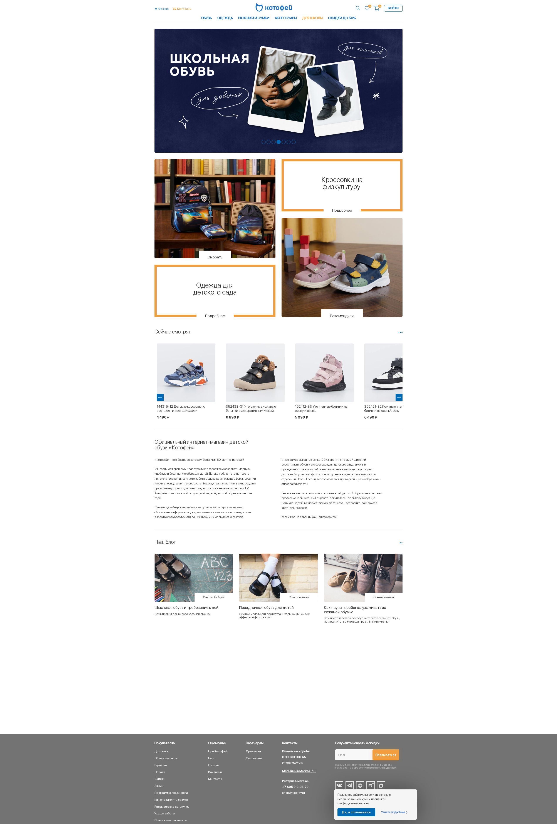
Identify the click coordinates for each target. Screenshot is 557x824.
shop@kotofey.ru (293, 792)
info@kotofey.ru (292, 763)
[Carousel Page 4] (279, 142)
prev (160, 397)
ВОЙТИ (393, 8)
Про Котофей (217, 751)
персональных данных (381, 767)
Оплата (159, 772)
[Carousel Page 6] (289, 142)
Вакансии (215, 772)
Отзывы (213, 765)
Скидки (159, 778)
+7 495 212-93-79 (295, 787)
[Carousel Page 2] (269, 142)
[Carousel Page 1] (264, 142)
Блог (211, 758)
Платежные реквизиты (170, 820)
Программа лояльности (171, 792)
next (399, 397)
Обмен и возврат (166, 758)
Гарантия (160, 765)
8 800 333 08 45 (294, 757)
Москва (163, 8)
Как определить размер (171, 799)
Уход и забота (164, 813)
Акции (158, 785)
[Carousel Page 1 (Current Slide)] (400, 542)
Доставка (161, 751)
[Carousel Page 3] (274, 142)
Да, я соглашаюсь (356, 812)
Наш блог (165, 542)
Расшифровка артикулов (172, 806)
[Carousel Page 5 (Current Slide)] (284, 142)
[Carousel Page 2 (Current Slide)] (400, 332)
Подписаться (386, 755)
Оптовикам (254, 758)
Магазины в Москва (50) (299, 771)
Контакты (215, 778)
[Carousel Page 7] (294, 142)
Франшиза (253, 751)
